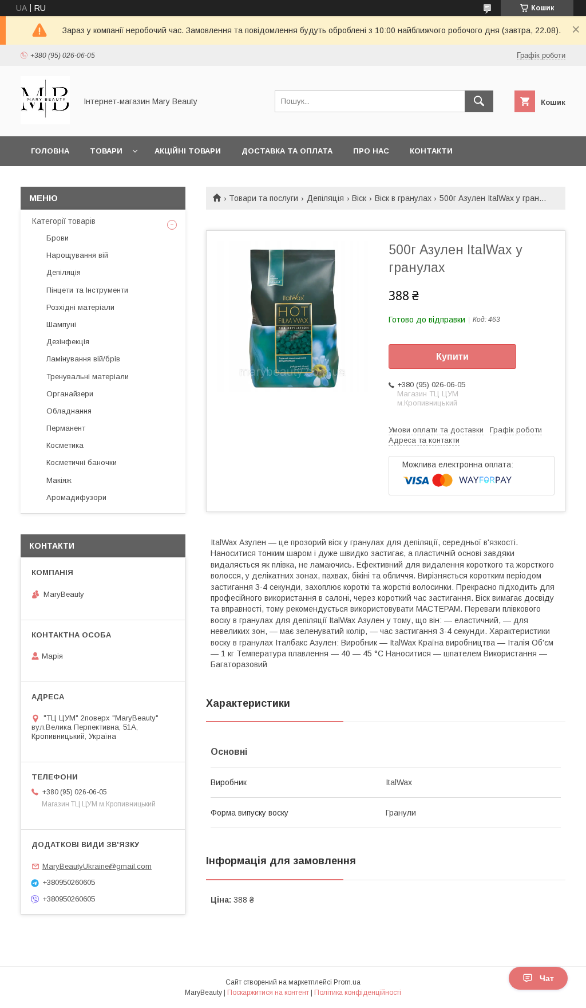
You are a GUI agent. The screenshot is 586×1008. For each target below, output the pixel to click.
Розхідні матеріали (80, 307)
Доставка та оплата (286, 151)
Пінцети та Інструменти (87, 290)
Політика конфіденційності (357, 993)
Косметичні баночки (81, 462)
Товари (106, 151)
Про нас (371, 151)
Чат (547, 978)
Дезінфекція (67, 341)
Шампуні (61, 324)
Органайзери (69, 393)
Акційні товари (188, 151)
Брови (57, 238)
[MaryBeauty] (45, 121)
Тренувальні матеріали (87, 376)
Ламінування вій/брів (83, 359)
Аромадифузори (76, 497)
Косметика (65, 445)
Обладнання (69, 411)
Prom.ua (347, 982)
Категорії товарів (64, 221)
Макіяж (59, 480)
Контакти (431, 151)
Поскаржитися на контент (268, 993)
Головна (50, 151)
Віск (359, 198)
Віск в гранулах (403, 198)
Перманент (65, 428)
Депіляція (325, 198)
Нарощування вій (77, 255)
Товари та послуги (263, 198)
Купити (452, 356)
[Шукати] (479, 101)
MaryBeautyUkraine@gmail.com (97, 866)
